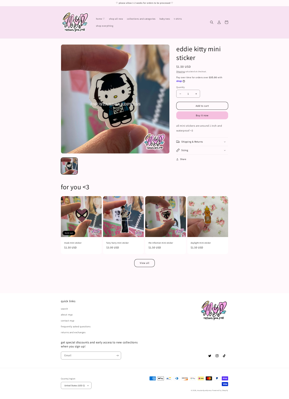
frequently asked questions (76, 326)
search (64, 308)
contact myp (67, 320)
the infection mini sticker (161, 243)
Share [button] (183, 159)
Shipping (180, 71)
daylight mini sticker (201, 243)
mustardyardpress (204, 390)
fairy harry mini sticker (117, 243)
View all (144, 262)
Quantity (180, 87)
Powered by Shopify (220, 390)
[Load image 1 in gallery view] (69, 166)
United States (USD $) (74, 385)
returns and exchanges (73, 332)
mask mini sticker (72, 243)
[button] (211, 22)
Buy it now (202, 115)
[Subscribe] (117, 355)
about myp (67, 314)
